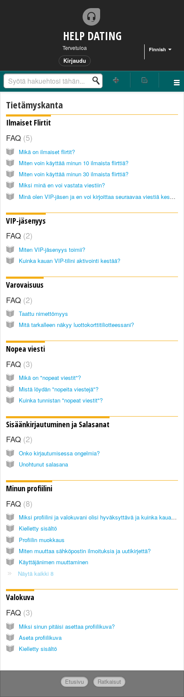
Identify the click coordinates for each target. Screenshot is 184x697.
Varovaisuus (25, 285)
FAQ (18, 137)
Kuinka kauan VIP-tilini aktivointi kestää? (69, 261)
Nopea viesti (25, 349)
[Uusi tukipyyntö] (116, 80)
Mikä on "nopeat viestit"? (50, 377)
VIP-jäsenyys (26, 221)
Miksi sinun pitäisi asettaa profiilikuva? (67, 626)
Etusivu (74, 681)
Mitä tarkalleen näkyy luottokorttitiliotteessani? (76, 325)
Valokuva (20, 597)
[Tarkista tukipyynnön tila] (145, 80)
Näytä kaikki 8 (35, 573)
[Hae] (98, 80)
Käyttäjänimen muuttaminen (53, 562)
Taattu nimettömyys (43, 313)
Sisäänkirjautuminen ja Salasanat (58, 424)
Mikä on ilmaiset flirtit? (47, 152)
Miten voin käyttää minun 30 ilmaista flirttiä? (73, 174)
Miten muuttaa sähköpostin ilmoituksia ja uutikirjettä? (85, 551)
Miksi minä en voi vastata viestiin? (62, 185)
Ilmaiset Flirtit (28, 122)
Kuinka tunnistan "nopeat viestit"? (61, 400)
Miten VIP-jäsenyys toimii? (52, 249)
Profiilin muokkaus (42, 540)
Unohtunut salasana (43, 464)
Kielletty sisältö (38, 528)
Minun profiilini (29, 488)
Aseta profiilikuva (40, 637)
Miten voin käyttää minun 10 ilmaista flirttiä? (73, 163)
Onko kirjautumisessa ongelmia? (59, 453)
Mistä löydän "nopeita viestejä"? (58, 389)
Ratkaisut (109, 681)
